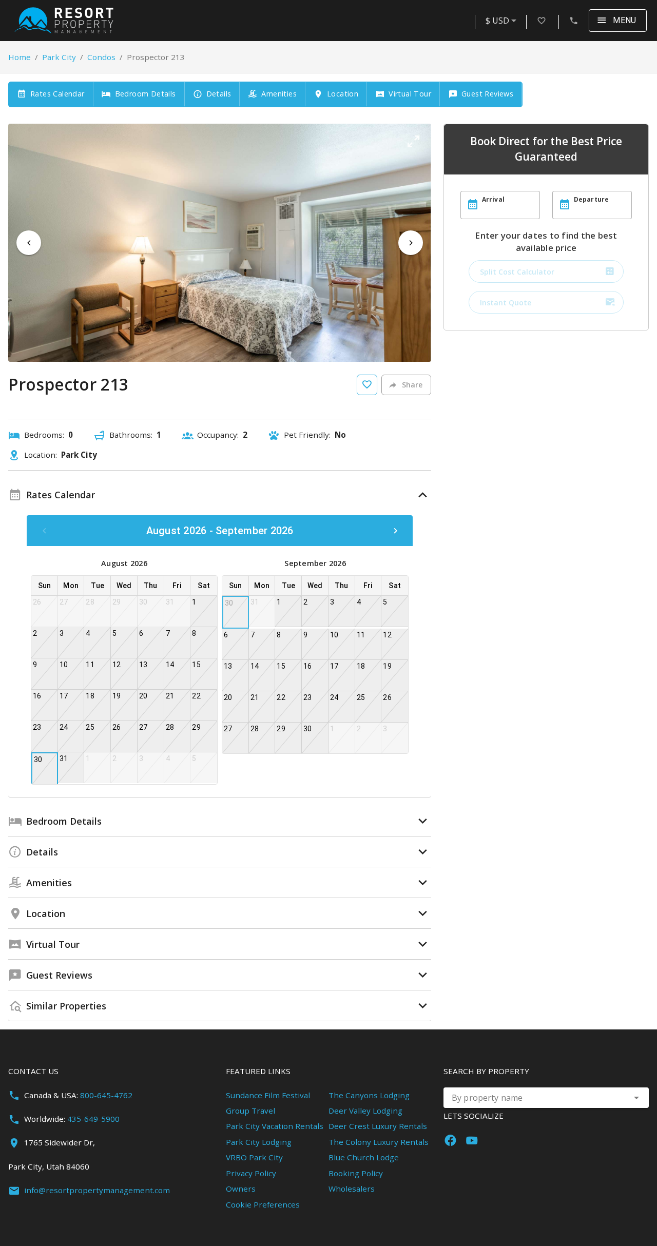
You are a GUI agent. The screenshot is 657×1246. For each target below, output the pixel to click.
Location (342, 94)
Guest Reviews (487, 94)
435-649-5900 (93, 1119)
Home (19, 57)
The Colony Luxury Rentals (378, 1142)
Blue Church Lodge (363, 1157)
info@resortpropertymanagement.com (97, 1190)
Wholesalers (351, 1188)
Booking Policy (355, 1173)
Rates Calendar (57, 94)
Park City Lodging (259, 1142)
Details (218, 94)
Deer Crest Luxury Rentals (377, 1126)
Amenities (279, 94)
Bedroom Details (145, 94)
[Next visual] (410, 242)
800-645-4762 (106, 1095)
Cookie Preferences (263, 1204)
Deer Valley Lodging (365, 1110)
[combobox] (503, 20)
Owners (241, 1188)
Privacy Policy (251, 1173)
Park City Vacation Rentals (274, 1126)
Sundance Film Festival (268, 1095)
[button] (413, 141)
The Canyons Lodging (369, 1095)
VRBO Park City (254, 1157)
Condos (101, 57)
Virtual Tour (410, 94)
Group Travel (250, 1110)
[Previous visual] (28, 242)
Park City (59, 57)
